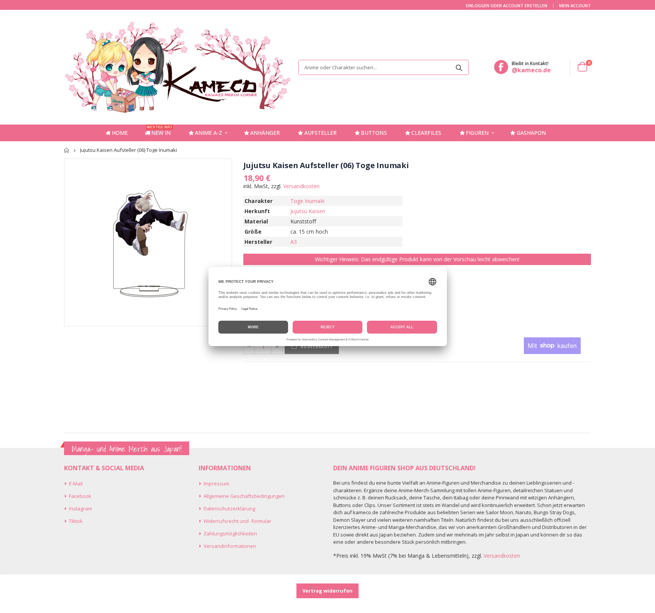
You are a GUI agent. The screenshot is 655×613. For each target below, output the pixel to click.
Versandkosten (301, 186)
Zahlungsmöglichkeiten (230, 533)
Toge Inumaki (307, 200)
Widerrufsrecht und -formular (237, 521)
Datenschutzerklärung (229, 508)
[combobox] (384, 67)
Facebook (80, 496)
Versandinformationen (230, 546)
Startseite (67, 150)
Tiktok (76, 521)
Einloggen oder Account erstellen (506, 5)
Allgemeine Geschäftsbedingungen (244, 496)
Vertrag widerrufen (327, 590)
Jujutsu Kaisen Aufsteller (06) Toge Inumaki (326, 165)
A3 (293, 241)
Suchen (459, 67)
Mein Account (575, 5)
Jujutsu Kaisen (307, 211)
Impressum (216, 483)
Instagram (80, 508)
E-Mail (76, 483)
